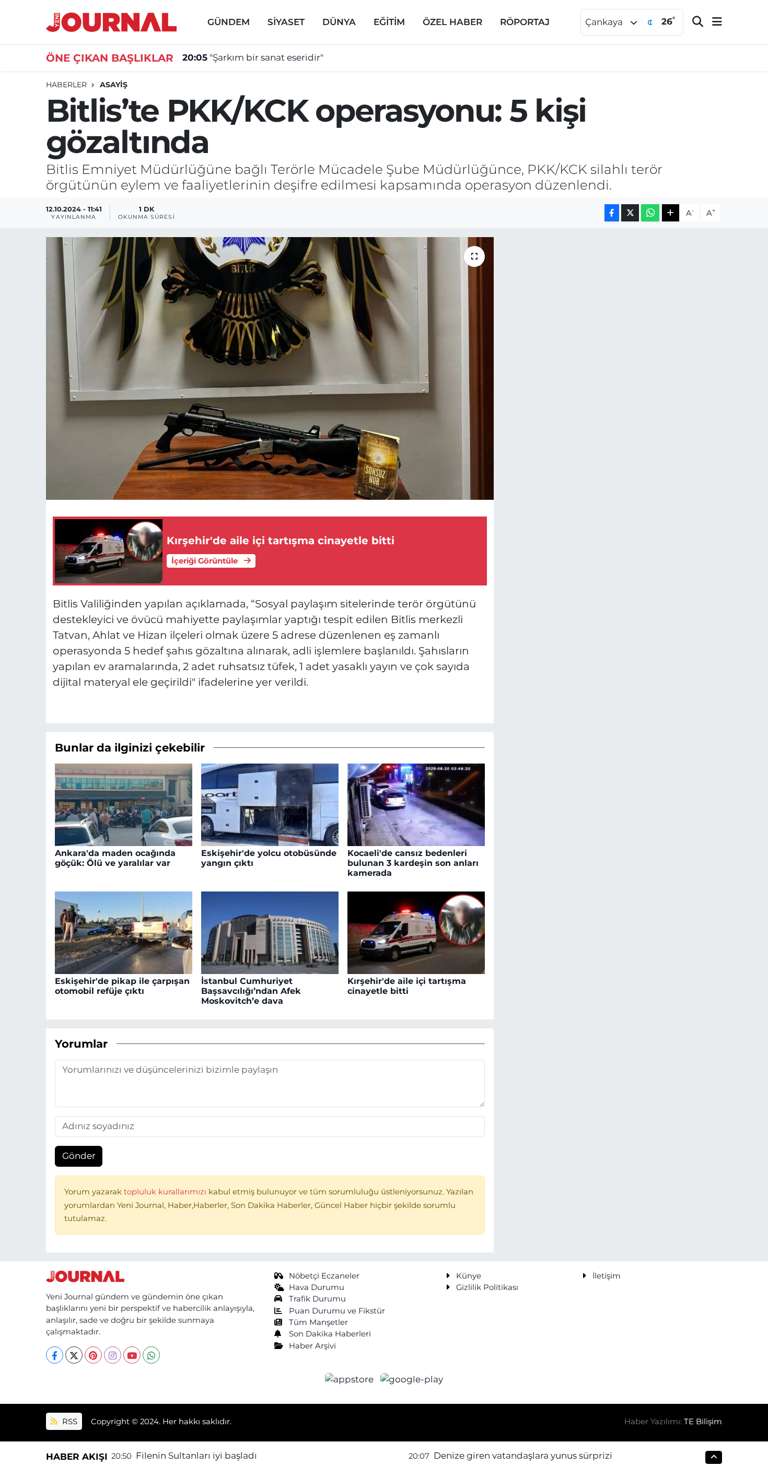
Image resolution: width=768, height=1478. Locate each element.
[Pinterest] (93, 1355)
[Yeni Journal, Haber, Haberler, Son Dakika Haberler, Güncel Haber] (111, 21)
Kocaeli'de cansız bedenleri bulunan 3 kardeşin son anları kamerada (413, 863)
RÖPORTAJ (525, 22)
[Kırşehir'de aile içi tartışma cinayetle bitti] (416, 931)
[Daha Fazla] (670, 212)
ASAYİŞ (113, 84)
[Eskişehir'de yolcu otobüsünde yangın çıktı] (270, 804)
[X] (74, 1355)
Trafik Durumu (317, 1299)
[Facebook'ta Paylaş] (611, 212)
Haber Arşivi (312, 1346)
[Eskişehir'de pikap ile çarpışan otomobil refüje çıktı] (123, 931)
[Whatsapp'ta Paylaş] (650, 212)
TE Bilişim (703, 1421)
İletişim (606, 1276)
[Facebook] (54, 1355)
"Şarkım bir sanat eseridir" (252, 57)
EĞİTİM (389, 22)
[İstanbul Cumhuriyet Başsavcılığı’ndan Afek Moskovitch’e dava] (270, 931)
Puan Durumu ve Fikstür (337, 1311)
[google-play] (412, 1379)
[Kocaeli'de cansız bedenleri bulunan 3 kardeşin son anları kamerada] (416, 804)
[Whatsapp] (151, 1355)
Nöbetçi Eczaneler (324, 1276)
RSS (68, 1421)
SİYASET (286, 22)
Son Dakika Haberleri (330, 1334)
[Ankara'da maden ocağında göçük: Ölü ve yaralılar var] (123, 804)
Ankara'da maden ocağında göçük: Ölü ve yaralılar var (115, 858)
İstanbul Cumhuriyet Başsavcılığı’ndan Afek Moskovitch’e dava (251, 991)
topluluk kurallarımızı (166, 1192)
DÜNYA (339, 22)
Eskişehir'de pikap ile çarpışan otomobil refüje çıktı (122, 986)
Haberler (66, 84)
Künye (468, 1276)
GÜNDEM (228, 22)
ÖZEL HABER (452, 22)
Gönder (79, 1156)
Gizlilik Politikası (487, 1287)
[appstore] (350, 1379)
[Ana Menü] (712, 22)
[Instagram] (112, 1355)
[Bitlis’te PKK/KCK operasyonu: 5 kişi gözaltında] (270, 368)
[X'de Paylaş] (630, 212)
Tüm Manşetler (318, 1322)
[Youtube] (132, 1355)
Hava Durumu (316, 1287)
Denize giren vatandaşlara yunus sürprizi (523, 1455)
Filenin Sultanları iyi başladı (196, 1455)
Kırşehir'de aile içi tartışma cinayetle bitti (406, 986)
